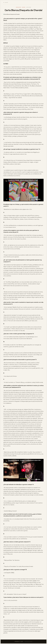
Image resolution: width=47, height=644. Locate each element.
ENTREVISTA (18, 7)
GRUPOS (23, 7)
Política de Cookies (28, 641)
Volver (6, 2)
